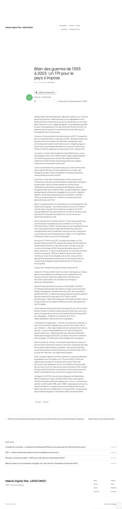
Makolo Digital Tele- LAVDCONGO (19, 27)
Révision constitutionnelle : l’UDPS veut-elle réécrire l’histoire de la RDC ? (35, 458)
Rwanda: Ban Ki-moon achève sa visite (101, 419)
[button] (29, 97)
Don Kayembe (43, 82)
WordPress (114, 504)
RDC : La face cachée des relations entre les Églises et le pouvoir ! (32, 452)
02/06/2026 (113, 447)
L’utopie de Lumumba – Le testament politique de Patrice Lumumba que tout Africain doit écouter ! (45, 447)
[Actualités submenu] (67, 25)
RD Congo (45, 402)
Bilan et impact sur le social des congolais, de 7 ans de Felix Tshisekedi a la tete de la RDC (41, 463)
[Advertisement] (98, 27)
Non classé (51, 82)
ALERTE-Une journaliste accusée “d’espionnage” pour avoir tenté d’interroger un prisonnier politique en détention (46, 419)
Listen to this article (46, 92)
